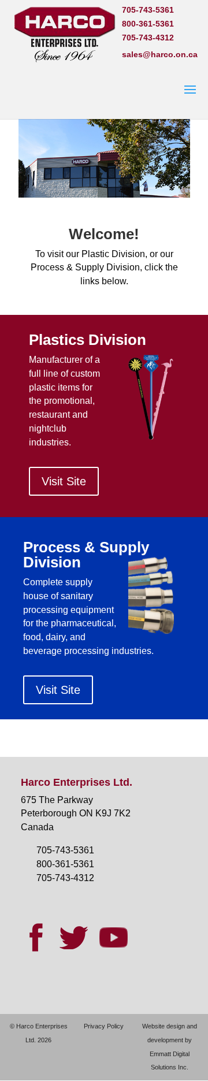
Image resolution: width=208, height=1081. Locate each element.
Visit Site (64, 481)
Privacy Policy (104, 1026)
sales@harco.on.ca (160, 54)
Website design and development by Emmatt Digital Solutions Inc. (169, 1047)
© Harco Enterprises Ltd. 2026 (39, 1033)
